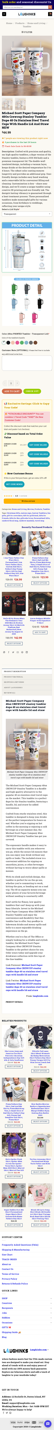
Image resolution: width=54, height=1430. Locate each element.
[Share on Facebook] (9, 652)
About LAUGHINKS (13, 687)
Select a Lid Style (11, 209)
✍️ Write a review (27, 501)
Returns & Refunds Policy (15, 1283)
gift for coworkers (14, 516)
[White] (4, 343)
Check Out (32, 391)
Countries (7, 1303)
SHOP (5, 1298)
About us (6, 1264)
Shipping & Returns (14, 682)
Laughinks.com (38, 1349)
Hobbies (6, 1317)
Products (19, 23)
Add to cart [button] (40, 632)
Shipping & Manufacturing (16, 1249)
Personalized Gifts (42, 518)
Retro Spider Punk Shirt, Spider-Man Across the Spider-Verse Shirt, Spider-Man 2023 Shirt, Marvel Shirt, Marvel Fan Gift (13, 1164)
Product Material (13, 677)
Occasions (7, 1322)
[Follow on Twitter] (7, 1413)
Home (9, 23)
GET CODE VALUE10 (39, 454)
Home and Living (36, 23)
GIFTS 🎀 (6, 1327)
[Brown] (36, 343)
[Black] (8, 343)
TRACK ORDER (9, 1259)
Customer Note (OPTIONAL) (15, 350)
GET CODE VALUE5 (38, 445)
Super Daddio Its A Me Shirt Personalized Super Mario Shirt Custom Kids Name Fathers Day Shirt (14, 1214)
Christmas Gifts (13, 513)
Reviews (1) (9, 693)
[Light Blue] (26, 343)
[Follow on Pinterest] (10, 1413)
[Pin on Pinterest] (22, 652)
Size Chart (7, 1254)
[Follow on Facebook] (3, 1413)
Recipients (7, 1308)
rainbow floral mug (10, 521)
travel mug (39, 521)
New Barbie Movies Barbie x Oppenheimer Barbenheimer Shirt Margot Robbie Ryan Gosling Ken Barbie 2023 (40, 1109)
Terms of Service (10, 1274)
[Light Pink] (13, 343)
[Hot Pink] (17, 343)
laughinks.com (40, 996)
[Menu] (4, 14)
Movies (30, 509)
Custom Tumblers (39, 513)
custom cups (26, 513)
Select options (14, 585)
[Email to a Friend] (18, 652)
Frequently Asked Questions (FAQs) (20, 1244)
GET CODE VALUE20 (39, 464)
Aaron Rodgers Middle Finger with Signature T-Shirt (40, 620)
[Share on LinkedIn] (27, 652)
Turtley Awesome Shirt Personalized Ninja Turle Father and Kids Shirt (40, 1162)
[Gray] (31, 343)
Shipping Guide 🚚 (11, 1332)
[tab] (27, 671)
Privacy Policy (9, 1279)
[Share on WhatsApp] (4, 652)
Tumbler (27, 26)
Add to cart (11, 391)
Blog (4, 1337)
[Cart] (50, 14)
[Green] (22, 343)
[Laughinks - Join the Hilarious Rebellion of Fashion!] (27, 14)
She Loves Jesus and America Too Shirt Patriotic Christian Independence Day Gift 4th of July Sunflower (14, 1055)
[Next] (48, 66)
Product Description (15, 671)
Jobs (4, 1313)
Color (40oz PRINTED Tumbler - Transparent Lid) (25, 334)
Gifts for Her (14, 518)
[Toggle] (51, 1298)
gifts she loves (26, 518)
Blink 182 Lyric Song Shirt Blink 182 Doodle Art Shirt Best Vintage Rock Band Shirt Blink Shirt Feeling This (40, 1214)
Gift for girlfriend (30, 516)
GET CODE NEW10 (14, 484)
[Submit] (50, 7)
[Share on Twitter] (13, 652)
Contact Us (7, 1269)
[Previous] (6, 66)
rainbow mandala (26, 521)
